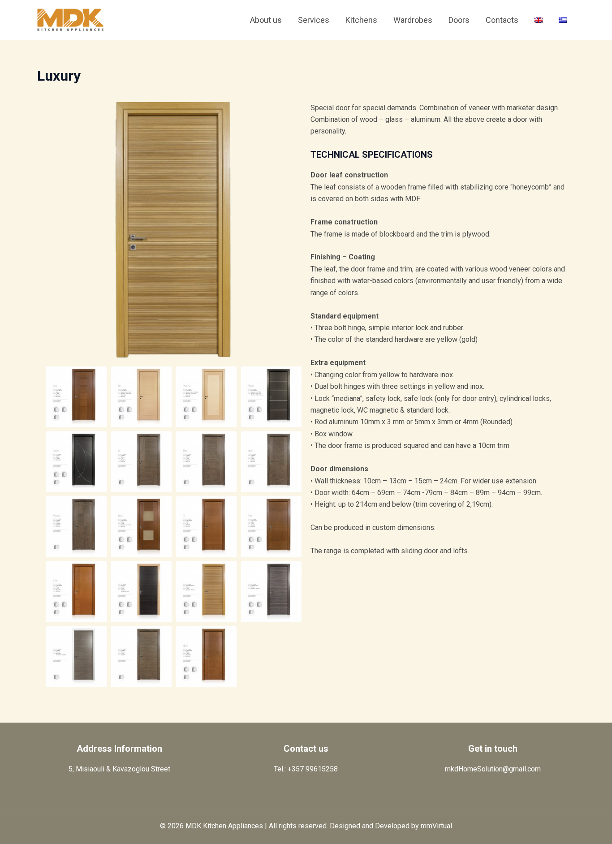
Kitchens (361, 20)
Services (313, 20)
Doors (459, 20)
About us (266, 20)
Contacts (502, 20)
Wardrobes (412, 20)
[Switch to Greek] (563, 20)
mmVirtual (436, 826)
